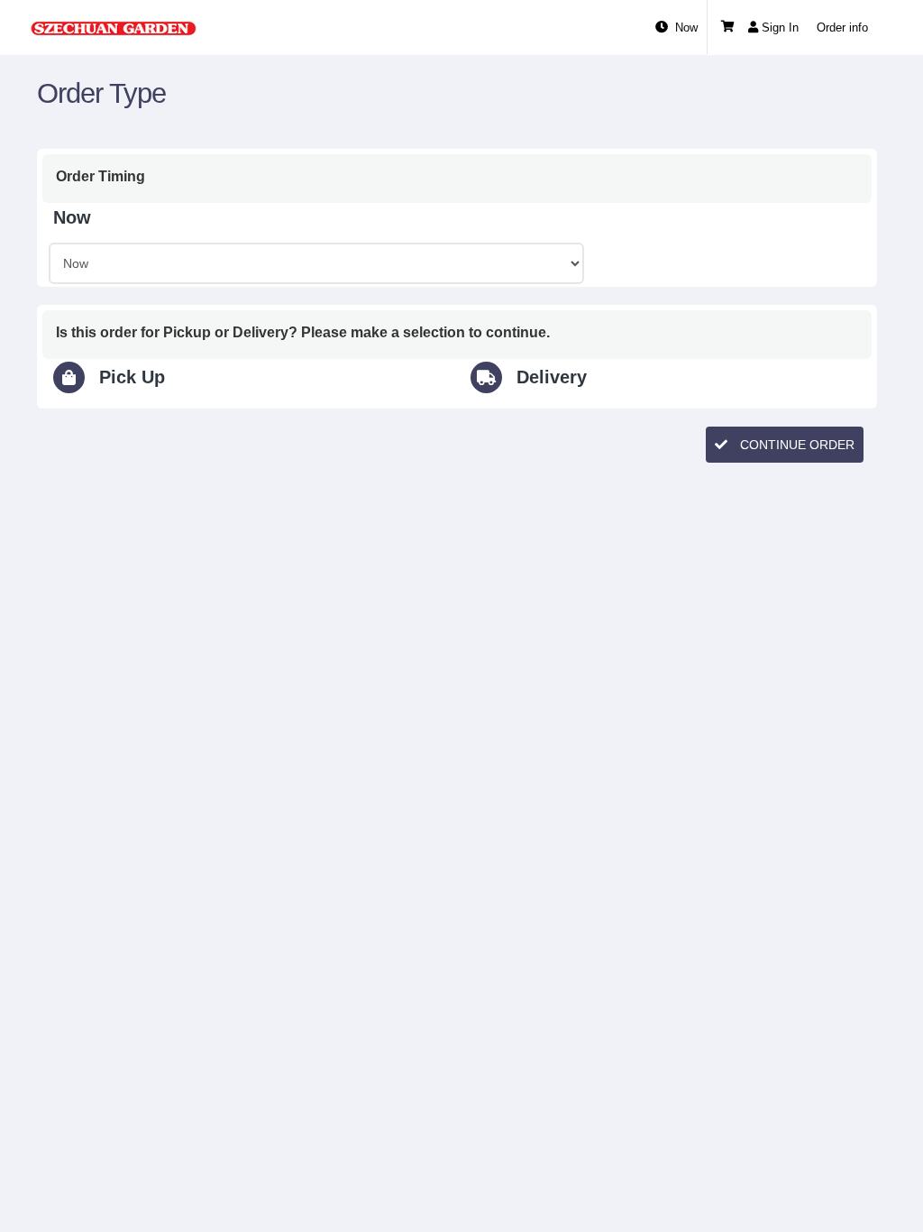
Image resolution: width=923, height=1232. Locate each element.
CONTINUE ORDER (795, 444)
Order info (842, 27)
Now (686, 27)
